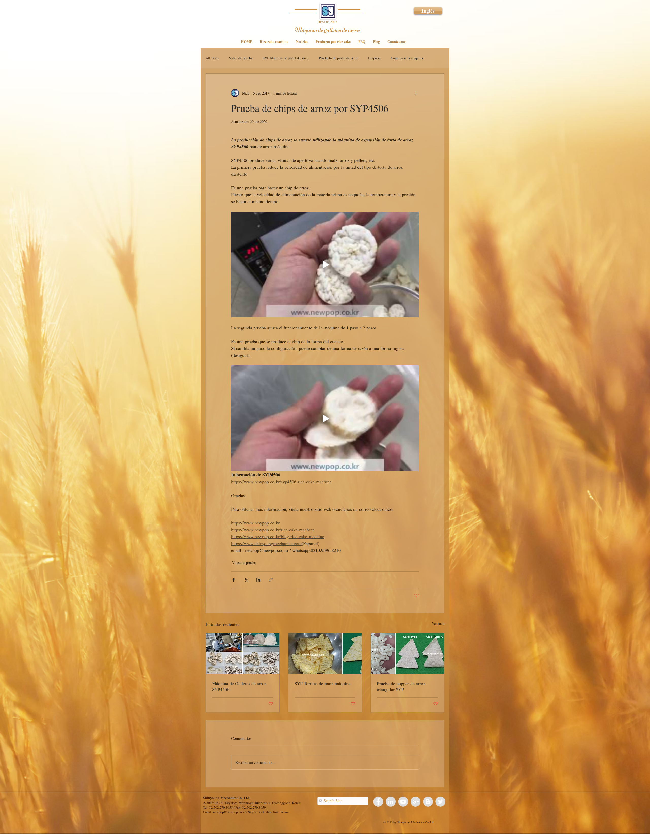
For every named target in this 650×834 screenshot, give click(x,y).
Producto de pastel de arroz (338, 58)
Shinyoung (403, 822)
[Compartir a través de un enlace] (270, 579)
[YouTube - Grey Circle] (403, 802)
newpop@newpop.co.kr (229, 812)
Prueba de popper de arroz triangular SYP (401, 686)
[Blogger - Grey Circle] (428, 802)
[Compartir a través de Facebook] (233, 579)
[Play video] (325, 264)
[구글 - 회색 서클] (415, 802)
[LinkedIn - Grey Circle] (391, 802)
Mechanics (417, 822)
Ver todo (438, 623)
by (394, 822)
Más (394, 58)
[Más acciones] (416, 93)
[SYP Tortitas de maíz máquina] (325, 653)
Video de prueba (240, 58)
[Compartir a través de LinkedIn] (258, 579)
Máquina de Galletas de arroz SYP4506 (239, 686)
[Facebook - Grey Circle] (378, 802)
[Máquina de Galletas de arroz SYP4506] (242, 653)
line (276, 812)
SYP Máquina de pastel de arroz (286, 58)
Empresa (374, 58)
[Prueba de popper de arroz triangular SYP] (407, 653)
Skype (252, 812)
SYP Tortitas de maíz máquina (322, 683)
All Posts (212, 58)
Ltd (432, 822)
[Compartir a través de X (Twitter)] (245, 579)
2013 (389, 822)
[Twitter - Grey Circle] (440, 802)
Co (427, 822)
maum (284, 812)
